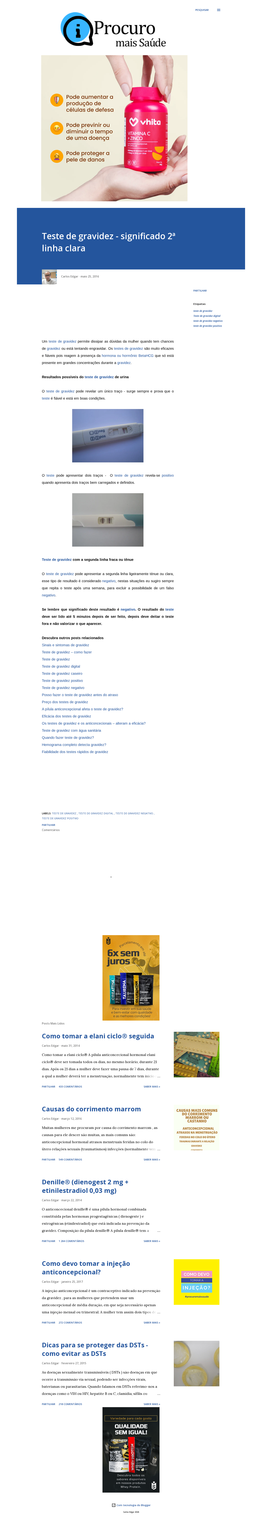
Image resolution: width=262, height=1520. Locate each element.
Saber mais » (152, 1086)
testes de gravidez (128, 348)
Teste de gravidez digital (206, 316)
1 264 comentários (71, 1241)
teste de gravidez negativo (208, 321)
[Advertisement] (108, 313)
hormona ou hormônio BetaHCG (127, 356)
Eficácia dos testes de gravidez (66, 716)
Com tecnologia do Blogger (133, 1505)
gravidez (53, 348)
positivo (168, 475)
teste (46, 398)
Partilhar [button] (200, 290)
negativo (108, 581)
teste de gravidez (62, 341)
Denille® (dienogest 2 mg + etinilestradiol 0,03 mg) (85, 1186)
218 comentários (70, 1404)
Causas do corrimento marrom (91, 1109)
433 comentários (70, 1086)
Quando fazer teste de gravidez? (68, 738)
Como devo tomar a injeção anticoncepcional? (86, 1267)
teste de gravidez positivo (207, 325)
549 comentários (70, 1159)
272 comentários (70, 1322)
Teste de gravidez (57, 560)
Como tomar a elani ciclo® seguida (98, 1036)
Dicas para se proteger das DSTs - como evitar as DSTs (95, 1349)
